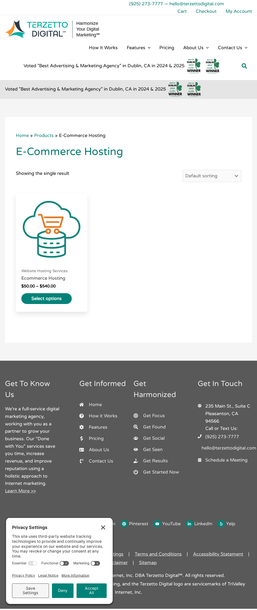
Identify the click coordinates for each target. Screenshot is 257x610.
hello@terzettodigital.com (196, 4)
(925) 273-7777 (146, 4)
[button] (148, 47)
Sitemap (148, 562)
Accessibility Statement (218, 554)
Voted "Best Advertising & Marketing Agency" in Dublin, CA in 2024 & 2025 (104, 65)
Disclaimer (116, 562)
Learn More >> (20, 491)
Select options (46, 298)
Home (22, 135)
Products (44, 135)
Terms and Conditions (158, 554)
